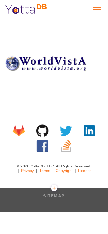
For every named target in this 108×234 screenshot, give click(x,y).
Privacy (27, 170)
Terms (44, 170)
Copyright (64, 170)
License (85, 170)
